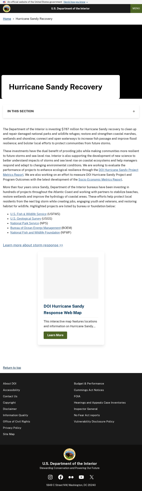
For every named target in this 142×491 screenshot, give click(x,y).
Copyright (9, 402)
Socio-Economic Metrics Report (100, 179)
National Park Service (24, 223)
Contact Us (10, 396)
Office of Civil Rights (16, 421)
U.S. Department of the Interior (70, 8)
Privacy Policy (12, 427)
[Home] (6, 8)
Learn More (55, 335)
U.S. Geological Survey (25, 218)
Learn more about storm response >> (33, 245)
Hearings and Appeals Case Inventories (100, 402)
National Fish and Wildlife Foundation (35, 232)
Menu (136, 8)
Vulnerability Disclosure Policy (94, 421)
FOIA (77, 396)
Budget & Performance (89, 383)
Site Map (9, 434)
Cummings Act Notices (89, 390)
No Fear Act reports (87, 415)
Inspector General (86, 408)
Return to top (12, 368)
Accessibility (11, 390)
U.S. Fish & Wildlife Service (28, 214)
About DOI (9, 383)
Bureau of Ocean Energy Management (35, 227)
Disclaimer (10, 408)
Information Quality (15, 415)
